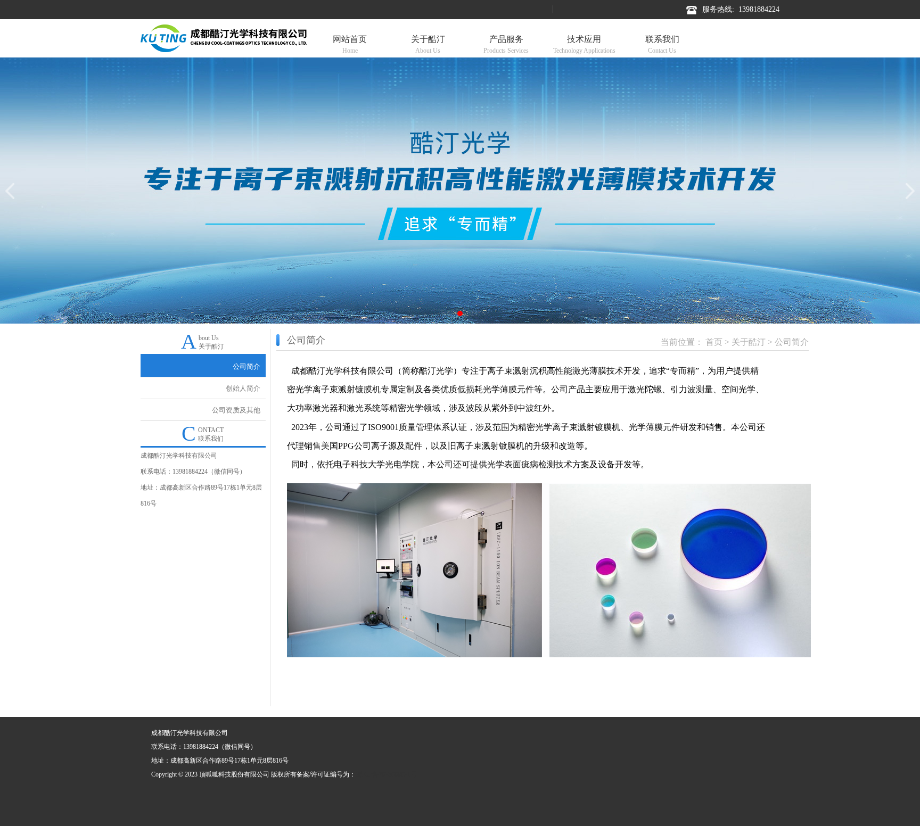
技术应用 (584, 44)
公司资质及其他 (236, 410)
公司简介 (246, 366)
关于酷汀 (428, 44)
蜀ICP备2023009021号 (386, 774)
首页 (713, 341)
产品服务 (506, 44)
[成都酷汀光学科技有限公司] (224, 37)
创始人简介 (243, 388)
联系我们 (662, 44)
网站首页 (350, 44)
